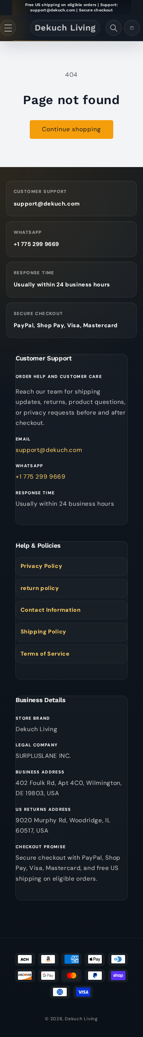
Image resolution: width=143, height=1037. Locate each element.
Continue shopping (71, 129)
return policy (40, 588)
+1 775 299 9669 (36, 244)
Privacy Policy (42, 566)
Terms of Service (45, 654)
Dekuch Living (81, 1019)
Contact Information (51, 610)
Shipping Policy (43, 631)
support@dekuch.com (47, 203)
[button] (8, 28)
